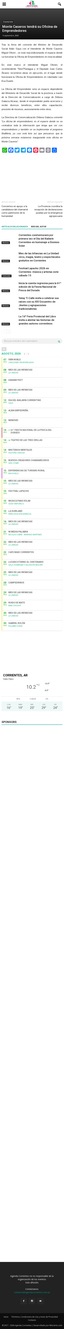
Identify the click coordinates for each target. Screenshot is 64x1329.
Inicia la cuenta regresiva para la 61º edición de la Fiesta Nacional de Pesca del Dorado (40, 287)
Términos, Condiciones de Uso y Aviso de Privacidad (34, 1316)
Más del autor (38, 227)
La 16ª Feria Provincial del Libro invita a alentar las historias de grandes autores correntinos (37, 320)
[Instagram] (32, 1301)
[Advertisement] (32, 175)
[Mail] (40, 1301)
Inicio (6, 1316)
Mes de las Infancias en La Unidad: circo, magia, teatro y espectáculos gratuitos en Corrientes (39, 257)
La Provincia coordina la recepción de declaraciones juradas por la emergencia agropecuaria (48, 211)
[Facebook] (24, 1301)
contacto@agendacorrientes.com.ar (32, 1292)
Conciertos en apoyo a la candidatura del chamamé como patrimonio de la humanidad (15, 211)
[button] (59, 4)
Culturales (6, 276)
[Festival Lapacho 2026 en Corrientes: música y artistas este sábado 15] (9, 272)
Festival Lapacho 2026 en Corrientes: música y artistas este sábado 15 (39, 272)
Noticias (5, 243)
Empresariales (8, 22)
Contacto (32, 1320)
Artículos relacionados (15, 227)
